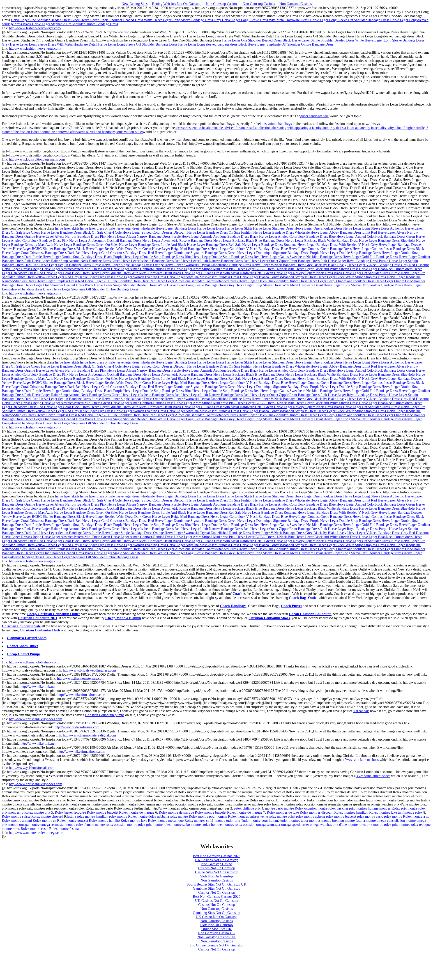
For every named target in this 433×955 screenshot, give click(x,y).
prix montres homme (364, 808)
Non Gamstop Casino (216, 864)
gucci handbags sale (314, 116)
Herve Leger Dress (211, 228)
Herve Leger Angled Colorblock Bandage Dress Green (376, 236)
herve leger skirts (67, 228)
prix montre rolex (413, 808)
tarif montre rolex (410, 812)
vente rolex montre (274, 816)
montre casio (274, 808)
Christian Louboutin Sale (21, 626)
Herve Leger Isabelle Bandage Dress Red (151, 261)
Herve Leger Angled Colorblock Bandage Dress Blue (297, 236)
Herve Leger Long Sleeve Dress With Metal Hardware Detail (266, 20)
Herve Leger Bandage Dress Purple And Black (153, 244)
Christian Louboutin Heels (40, 630)
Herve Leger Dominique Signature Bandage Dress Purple (278, 253)
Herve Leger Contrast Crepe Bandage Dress (320, 249)
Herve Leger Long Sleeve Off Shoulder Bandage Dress (350, 20)
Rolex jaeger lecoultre (71, 812)
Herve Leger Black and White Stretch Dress (327, 269)
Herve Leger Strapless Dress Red (61, 281)
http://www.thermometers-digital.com (89, 735)
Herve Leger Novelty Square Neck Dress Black (308, 273)
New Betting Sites (134, 4)
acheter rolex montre (330, 816)
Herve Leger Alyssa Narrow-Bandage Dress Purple (144, 236)
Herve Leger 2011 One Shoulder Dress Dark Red (120, 281)
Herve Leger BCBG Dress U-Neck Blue (265, 269)
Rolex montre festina (64, 829)
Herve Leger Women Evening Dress (140, 277)
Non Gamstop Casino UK (216, 933)
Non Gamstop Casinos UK (216, 937)
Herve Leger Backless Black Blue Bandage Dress (249, 240)
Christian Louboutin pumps (104, 715)
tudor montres (290, 820)
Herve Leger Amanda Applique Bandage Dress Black (220, 236)
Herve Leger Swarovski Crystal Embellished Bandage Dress (208, 265)
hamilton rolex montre (112, 816)
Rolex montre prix (37, 812)
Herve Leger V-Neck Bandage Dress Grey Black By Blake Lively (299, 265)
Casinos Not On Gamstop (216, 868)
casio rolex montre (389, 816)
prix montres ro (13, 812)
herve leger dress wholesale (136, 228)
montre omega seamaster (47, 824)
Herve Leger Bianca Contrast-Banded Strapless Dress (278, 277)
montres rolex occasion (239, 824)
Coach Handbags (233, 606)
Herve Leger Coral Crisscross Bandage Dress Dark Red (42, 253)
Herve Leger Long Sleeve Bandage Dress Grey (187, 20)
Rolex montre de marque (136, 812)
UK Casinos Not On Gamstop (216, 860)
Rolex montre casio (35, 829)
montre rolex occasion (111, 824)
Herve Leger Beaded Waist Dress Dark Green (119, 249)
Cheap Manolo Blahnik (123, 618)
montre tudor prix (227, 820)
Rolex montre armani (17, 820)
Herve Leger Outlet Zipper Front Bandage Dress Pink (289, 261)
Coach (237, 594)
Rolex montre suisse (16, 816)
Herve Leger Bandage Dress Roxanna (269, 244)
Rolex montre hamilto (105, 820)
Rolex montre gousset (73, 820)
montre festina (355, 820)
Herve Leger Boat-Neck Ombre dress (386, 269)
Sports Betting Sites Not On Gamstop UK (216, 884)
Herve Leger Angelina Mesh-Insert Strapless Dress (203, 277)
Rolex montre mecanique (166, 820)
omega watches (321, 824)
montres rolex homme (207, 824)
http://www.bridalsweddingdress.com (89, 670)
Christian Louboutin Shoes (269, 618)
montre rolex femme (80, 824)
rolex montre (179, 816)
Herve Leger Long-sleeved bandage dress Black (213, 44)
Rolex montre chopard (47, 816)
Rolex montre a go (416, 816)
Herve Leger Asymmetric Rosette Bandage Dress (177, 240)
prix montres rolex (405, 824)
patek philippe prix (247, 808)
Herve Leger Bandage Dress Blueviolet (387, 240)
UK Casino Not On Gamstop (216, 917)
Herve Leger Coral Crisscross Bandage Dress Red (118, 253)
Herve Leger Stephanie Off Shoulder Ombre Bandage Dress (75, 24)
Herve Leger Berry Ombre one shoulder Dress (341, 281)
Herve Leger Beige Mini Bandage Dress (181, 249)
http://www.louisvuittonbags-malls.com (37, 159)
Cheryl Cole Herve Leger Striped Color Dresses (138, 232)
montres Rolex (390, 808)
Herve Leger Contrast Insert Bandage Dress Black (388, 249)
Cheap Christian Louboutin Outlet (53, 614)
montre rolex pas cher (333, 808)
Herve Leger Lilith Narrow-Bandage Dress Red (215, 261)
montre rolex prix (140, 824)
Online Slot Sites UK (216, 929)
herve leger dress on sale (98, 228)
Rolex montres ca (196, 820)
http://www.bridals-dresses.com (77, 727)
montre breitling (333, 820)
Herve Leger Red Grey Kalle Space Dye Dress (80, 277)
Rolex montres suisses (244, 816)
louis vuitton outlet (129, 132)
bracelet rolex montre (360, 816)
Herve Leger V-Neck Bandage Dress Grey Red (381, 265)
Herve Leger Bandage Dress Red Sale (214, 244)
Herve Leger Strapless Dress (274, 228)
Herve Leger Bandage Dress (176, 228)
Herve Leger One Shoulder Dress (319, 228)
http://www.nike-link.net (38, 686)
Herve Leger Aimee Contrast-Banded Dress (142, 269)
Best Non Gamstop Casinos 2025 (216, 856)
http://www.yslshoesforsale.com (31, 768)
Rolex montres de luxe (283, 812)
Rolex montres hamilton (351, 812)
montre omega (19, 824)
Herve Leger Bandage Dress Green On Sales (86, 244)
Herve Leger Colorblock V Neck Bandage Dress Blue (249, 249)
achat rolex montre (301, 816)
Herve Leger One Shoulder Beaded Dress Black (46, 20)
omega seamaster (268, 824)
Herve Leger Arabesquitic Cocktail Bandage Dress (105, 240)
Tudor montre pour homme (260, 820)
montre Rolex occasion (301, 808)
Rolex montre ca (44, 820)
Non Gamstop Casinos (222, 4)
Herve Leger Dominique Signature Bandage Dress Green (196, 253)
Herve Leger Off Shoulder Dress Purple (372, 273)
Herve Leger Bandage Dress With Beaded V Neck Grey (338, 244)
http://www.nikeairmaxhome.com (81, 695)
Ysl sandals (361, 711)
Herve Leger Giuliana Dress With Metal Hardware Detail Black (136, 273)
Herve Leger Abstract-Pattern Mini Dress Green (76, 269)
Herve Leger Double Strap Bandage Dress (351, 253)
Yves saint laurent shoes (362, 760)
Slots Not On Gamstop (216, 876)
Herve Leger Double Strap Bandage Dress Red (226, 257)
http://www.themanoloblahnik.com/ (34, 662)
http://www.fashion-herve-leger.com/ (35, 28)
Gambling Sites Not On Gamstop (216, 888)
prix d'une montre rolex (350, 824)
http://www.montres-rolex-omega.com (36, 833)
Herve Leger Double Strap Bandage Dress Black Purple (83, 257)
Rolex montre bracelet (103, 812)
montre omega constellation (386, 820)
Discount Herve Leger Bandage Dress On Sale (207, 232)
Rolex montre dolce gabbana (149, 816)
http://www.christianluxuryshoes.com (35, 719)
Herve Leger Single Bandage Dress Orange (133, 265)
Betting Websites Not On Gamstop (176, 4)
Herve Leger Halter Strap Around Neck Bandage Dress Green (76, 261)
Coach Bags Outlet (303, 598)
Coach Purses (291, 606)
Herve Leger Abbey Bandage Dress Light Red (344, 232)
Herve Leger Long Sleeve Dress (366, 228)
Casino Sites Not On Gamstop (216, 872)
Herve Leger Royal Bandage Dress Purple (358, 261)
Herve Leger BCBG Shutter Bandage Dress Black (49, 249)
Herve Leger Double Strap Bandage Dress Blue (157, 257)
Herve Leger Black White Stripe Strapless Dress (352, 277)
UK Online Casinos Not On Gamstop (216, 945)
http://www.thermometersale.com (80, 678)
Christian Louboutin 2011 (37, 618)
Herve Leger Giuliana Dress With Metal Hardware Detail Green (228, 273)
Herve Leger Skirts (239, 228)
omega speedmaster (295, 824)
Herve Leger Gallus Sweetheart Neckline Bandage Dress (301, 257)
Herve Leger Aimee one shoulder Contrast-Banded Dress (197, 281)
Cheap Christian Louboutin (310, 614)
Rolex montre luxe (134, 820)
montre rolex (162, 824)
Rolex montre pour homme (208, 816)
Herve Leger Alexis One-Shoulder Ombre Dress (273, 281)
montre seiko (181, 824)
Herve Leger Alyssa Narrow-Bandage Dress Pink (71, 236)
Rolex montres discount (317, 812)
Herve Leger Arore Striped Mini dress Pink (205, 269)
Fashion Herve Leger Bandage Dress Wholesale (276, 232)
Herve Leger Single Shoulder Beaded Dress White (117, 20)
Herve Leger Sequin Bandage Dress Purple (70, 265)
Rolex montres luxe (383, 812)
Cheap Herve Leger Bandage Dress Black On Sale (67, 232)
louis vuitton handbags (276, 124)
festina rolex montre (81, 816)
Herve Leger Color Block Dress (67, 273)
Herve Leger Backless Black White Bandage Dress (322, 240)
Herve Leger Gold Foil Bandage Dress (371, 257)
